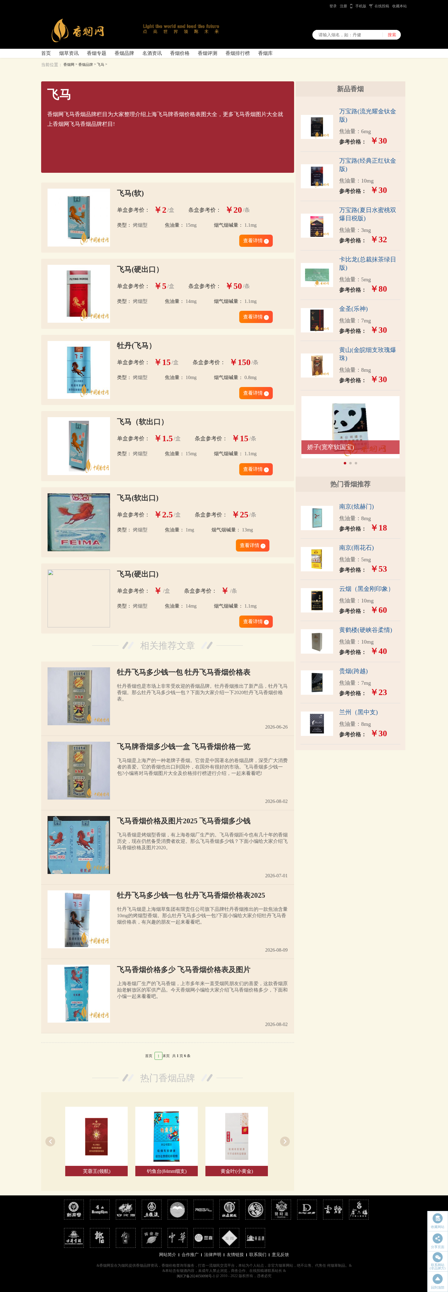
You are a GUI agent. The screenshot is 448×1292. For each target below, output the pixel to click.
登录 (333, 6)
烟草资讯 (69, 53)
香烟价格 (180, 53)
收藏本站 (399, 6)
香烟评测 (207, 53)
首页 (46, 53)
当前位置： (51, 64)
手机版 (360, 6)
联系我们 (257, 1254)
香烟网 (68, 64)
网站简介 (167, 1254)
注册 (343, 6)
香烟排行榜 (238, 53)
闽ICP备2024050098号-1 (196, 1276)
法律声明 (212, 1254)
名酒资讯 (152, 53)
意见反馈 (280, 1254)
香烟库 (265, 53)
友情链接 (235, 1254)
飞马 (100, 64)
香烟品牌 (124, 53)
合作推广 (190, 1254)
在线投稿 (382, 6)
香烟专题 (96, 53)
